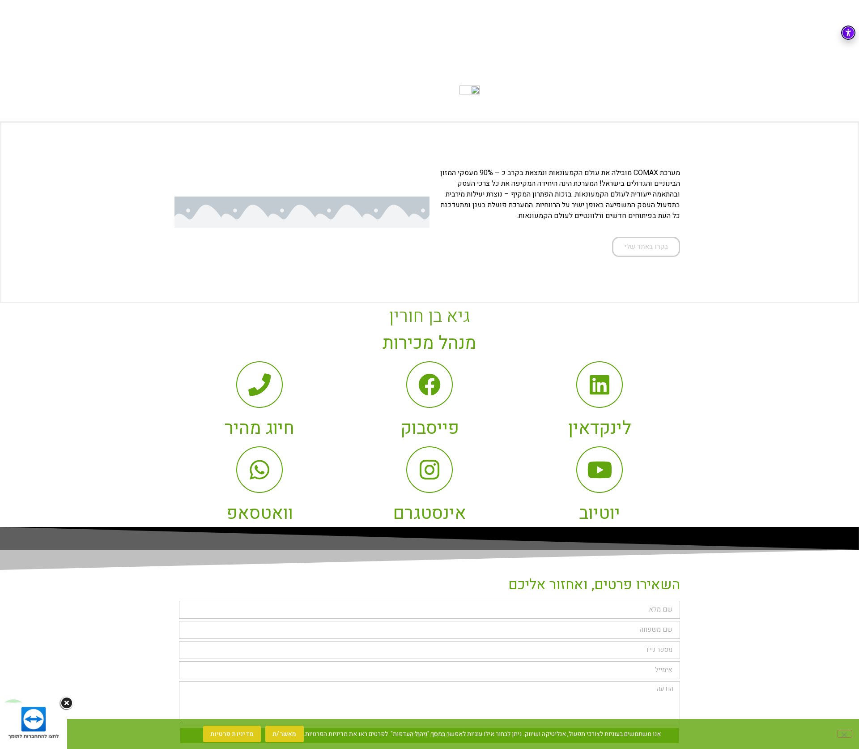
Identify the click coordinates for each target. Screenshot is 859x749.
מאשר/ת (284, 734)
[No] (844, 734)
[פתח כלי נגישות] (848, 33)
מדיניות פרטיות (232, 734)
